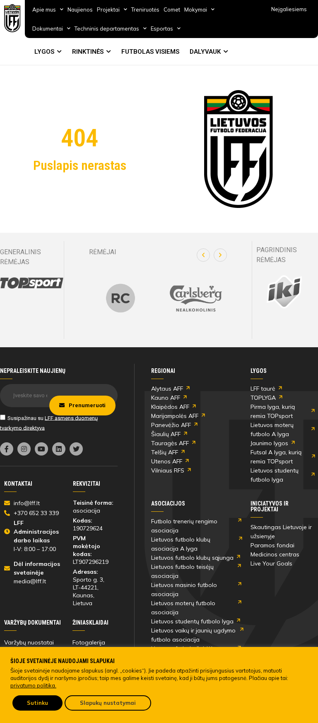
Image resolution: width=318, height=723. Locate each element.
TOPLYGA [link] (263, 397)
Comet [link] (172, 9)
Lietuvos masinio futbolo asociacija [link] (184, 589)
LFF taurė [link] (263, 388)
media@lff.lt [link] (30, 581)
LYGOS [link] (44, 51)
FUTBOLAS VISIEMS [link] (150, 51)
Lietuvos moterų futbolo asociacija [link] (183, 607)
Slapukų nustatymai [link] (108, 702)
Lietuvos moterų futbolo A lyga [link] (272, 429)
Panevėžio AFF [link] (171, 425)
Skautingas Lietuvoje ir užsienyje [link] (281, 531)
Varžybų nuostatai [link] (29, 642)
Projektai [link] (108, 9)
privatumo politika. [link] (33, 685)
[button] (203, 255)
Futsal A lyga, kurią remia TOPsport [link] (276, 457)
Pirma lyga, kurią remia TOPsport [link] (273, 411)
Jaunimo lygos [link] (269, 443)
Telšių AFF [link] (164, 452)
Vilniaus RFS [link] (167, 470)
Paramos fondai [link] (272, 545)
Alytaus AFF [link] (167, 388)
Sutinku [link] (37, 702)
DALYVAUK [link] (205, 51)
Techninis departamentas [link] (107, 28)
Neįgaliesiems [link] (289, 9)
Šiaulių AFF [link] (166, 434)
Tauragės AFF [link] (170, 443)
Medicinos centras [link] (275, 554)
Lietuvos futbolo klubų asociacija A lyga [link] (180, 544)
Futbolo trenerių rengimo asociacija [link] (184, 526)
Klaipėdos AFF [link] (170, 406)
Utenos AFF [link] (166, 461)
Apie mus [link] (44, 9)
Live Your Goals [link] (271, 563)
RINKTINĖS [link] (88, 51)
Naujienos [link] (80, 9)
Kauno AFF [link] (165, 397)
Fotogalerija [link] (88, 642)
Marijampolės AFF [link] (174, 416)
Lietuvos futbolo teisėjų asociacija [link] (182, 571)
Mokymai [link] (195, 9)
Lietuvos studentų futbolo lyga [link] (275, 475)
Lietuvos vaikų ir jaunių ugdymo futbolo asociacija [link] (193, 635)
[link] (12, 18)
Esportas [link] (162, 28)
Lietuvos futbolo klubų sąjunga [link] (192, 557)
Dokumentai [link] (47, 28)
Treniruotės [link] (145, 9)
